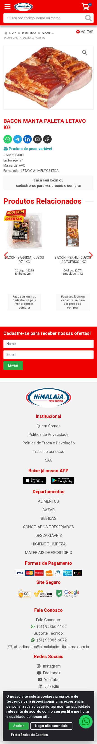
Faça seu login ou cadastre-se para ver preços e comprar (48, 183)
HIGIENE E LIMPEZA (48, 544)
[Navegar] (6, 255)
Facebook (51, 673)
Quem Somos (49, 426)
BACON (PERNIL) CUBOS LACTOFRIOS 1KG (73, 259)
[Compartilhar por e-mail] (37, 139)
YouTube (51, 679)
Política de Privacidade (48, 434)
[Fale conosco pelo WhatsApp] (85, 721)
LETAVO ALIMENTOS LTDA (40, 171)
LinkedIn (51, 686)
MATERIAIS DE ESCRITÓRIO (48, 552)
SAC (48, 460)
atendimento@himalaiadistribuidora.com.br (52, 647)
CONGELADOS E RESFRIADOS (48, 527)
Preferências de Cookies (29, 735)
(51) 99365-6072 (51, 640)
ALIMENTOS (48, 501)
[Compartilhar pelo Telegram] (17, 139)
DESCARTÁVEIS (48, 535)
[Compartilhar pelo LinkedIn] (27, 139)
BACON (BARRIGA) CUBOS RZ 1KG (24, 259)
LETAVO (19, 165)
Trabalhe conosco (48, 451)
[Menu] (7, 7)
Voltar (86, 32)
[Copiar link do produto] (47, 139)
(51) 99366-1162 (51, 626)
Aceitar (18, 726)
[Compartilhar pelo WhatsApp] (7, 139)
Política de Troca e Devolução (49, 443)
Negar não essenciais (51, 726)
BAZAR (48, 510)
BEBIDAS (48, 518)
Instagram (51, 666)
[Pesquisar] (88, 18)
